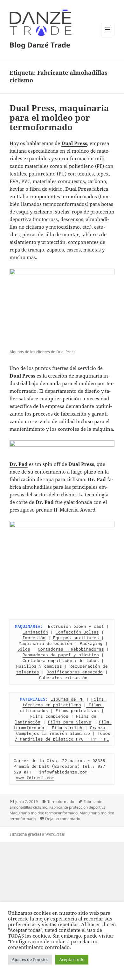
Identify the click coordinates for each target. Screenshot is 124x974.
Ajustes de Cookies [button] (30, 959)
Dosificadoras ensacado (75, 671)
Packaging (90, 643)
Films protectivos (77, 710)
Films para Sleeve (69, 721)
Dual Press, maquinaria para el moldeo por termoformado (59, 117)
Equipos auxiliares (77, 637)
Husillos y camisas (40, 666)
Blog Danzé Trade (40, 44)
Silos (23, 649)
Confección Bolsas (77, 631)
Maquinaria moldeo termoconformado (44, 813)
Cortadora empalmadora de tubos (61, 660)
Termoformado (60, 801)
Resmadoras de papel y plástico (61, 654)
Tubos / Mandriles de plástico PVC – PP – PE (64, 736)
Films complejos (49, 716)
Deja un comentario (62, 818)
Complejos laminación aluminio (53, 733)
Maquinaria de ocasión (45, 643)
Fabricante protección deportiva (77, 807)
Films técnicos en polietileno (65, 702)
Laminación (35, 631)
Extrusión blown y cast (76, 626)
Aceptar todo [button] (72, 959)
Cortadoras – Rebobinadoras (71, 649)
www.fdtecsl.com (35, 777)
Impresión (34, 637)
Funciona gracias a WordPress (37, 834)
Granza (97, 727)
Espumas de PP (67, 699)
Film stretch (67, 727)
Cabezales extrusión (63, 677)
